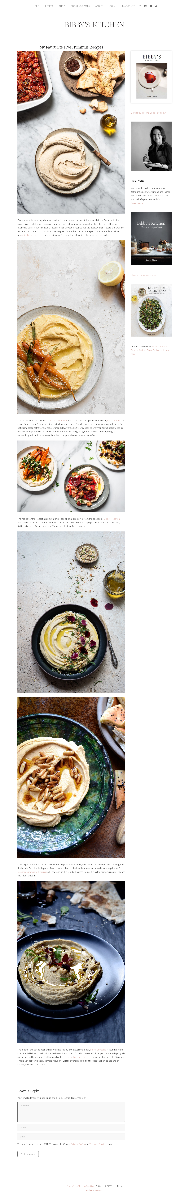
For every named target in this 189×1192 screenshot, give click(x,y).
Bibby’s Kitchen (112, 518)
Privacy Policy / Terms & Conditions (80, 1186)
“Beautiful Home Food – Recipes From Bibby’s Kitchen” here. (150, 350)
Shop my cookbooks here (143, 274)
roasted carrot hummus (56, 420)
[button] (156, 6)
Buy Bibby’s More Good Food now (148, 112)
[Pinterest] (145, 6)
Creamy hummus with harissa (32, 871)
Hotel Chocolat (98, 1049)
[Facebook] (150, 6)
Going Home (113, 420)
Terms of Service (97, 1144)
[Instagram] (140, 6)
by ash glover (94, 1190)
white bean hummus (31, 234)
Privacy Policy (78, 1144)
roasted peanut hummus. (78, 1057)
